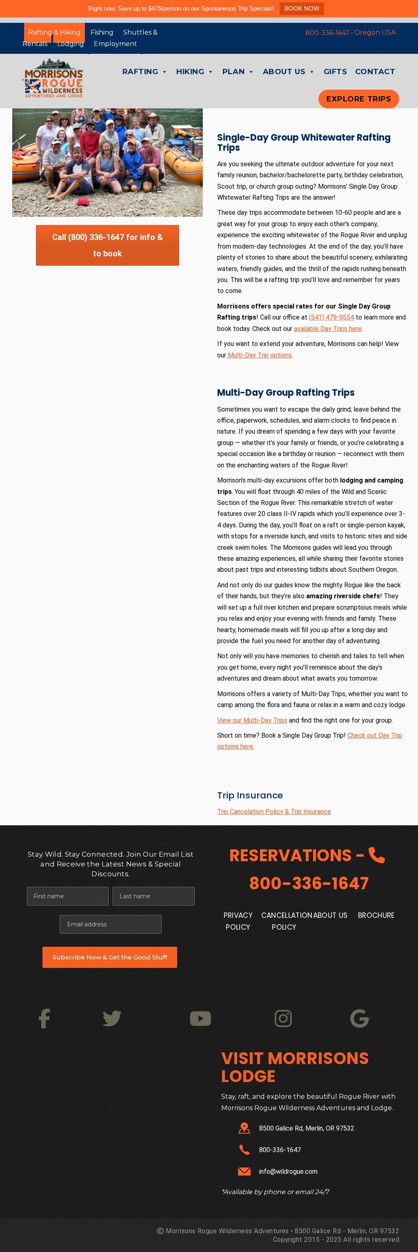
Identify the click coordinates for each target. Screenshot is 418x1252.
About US (330, 916)
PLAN (233, 71)
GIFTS (335, 71)
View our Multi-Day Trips (252, 720)
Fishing (102, 32)
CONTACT (375, 71)
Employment (115, 44)
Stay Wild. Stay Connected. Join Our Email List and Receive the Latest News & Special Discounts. (111, 864)
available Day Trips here (328, 329)
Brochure (376, 916)
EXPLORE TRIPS (359, 99)
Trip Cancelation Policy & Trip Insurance (274, 812)
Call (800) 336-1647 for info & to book (107, 245)
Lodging (70, 44)
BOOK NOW (302, 8)
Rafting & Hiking (54, 32)
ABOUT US (284, 71)
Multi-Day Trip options (259, 355)
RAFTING (140, 71)
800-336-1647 (309, 883)
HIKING (190, 71)
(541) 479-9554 (331, 317)
